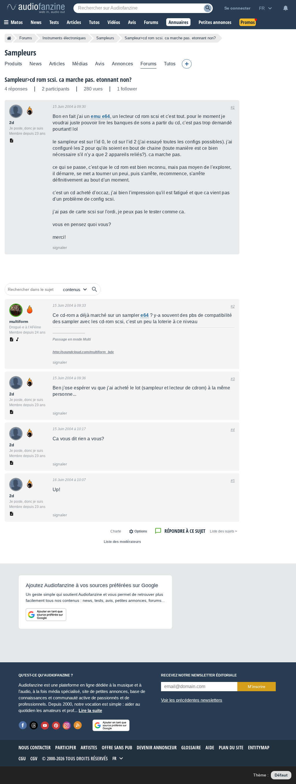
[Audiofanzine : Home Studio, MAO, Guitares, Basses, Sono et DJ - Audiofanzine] (36, 8)
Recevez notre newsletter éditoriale (199, 675)
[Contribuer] (187, 64)
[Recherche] (208, 8)
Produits (13, 63)
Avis (99, 63)
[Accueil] (9, 38)
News (35, 63)
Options (140, 531)
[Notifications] (285, 8)
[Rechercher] (94, 289)
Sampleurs (105, 38)
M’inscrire (256, 686)
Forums (25, 38)
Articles (57, 63)
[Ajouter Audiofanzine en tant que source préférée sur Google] (46, 614)
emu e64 (100, 116)
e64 (144, 315)
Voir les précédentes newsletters (191, 700)
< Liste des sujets (223, 531)
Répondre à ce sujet (184, 531)
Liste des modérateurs (122, 542)
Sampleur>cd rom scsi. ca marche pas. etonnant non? (68, 79)
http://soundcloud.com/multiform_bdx (83, 352)
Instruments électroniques (64, 38)
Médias (80, 63)
